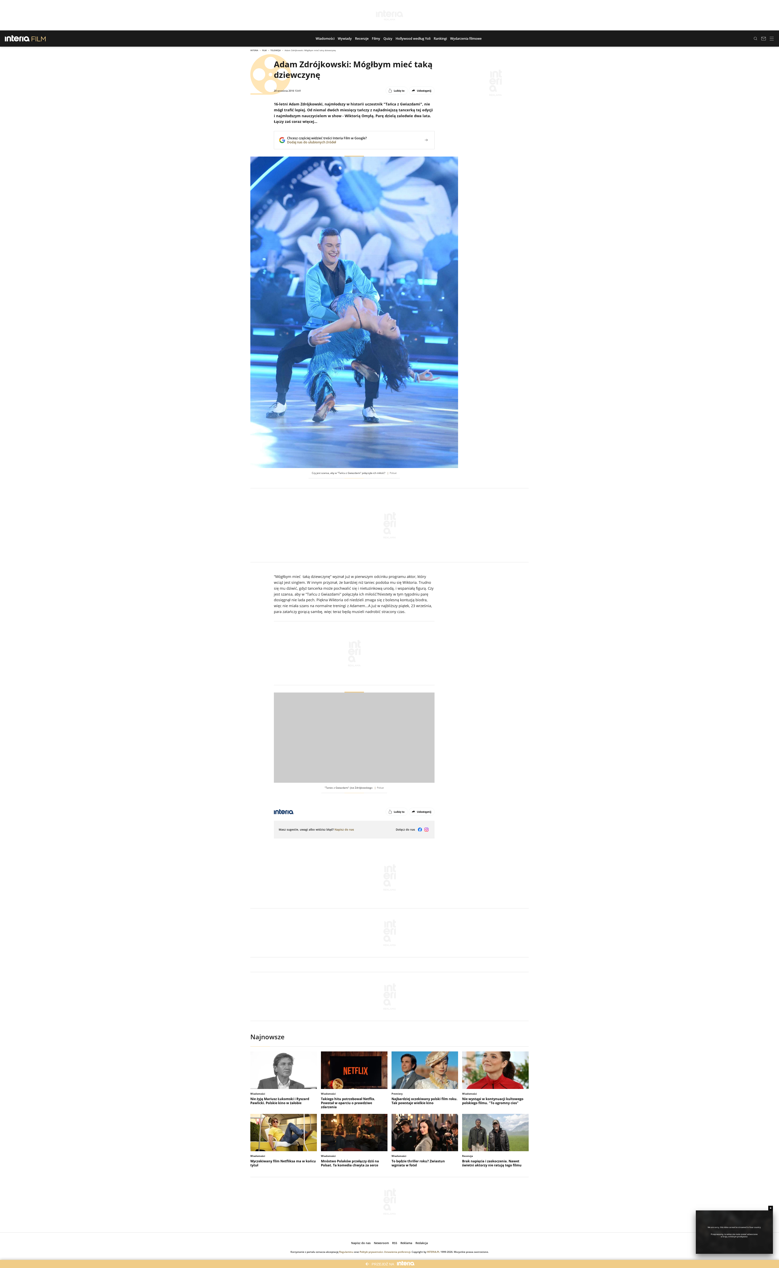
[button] (325, 38)
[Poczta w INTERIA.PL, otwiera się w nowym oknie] (764, 38)
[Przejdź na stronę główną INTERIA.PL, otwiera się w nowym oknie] (17, 38)
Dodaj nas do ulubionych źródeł (327, 142)
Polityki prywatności (371, 1252)
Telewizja (275, 50)
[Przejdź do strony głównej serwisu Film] (38, 38)
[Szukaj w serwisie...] (755, 38)
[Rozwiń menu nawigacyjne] (772, 38)
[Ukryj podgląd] (770, 1208)
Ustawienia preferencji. (397, 1251)
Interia (254, 50)
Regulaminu (346, 1252)
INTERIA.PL (433, 1252)
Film (264, 50)
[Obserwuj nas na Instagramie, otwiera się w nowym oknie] (426, 830)
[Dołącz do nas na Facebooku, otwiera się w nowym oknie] (420, 830)
